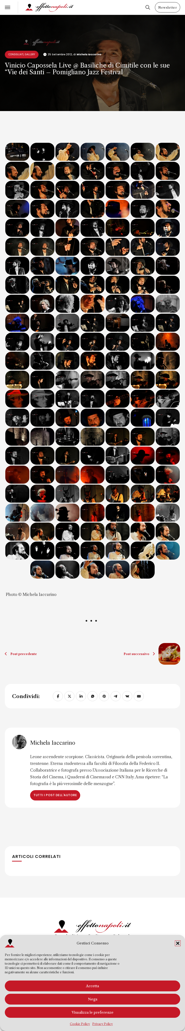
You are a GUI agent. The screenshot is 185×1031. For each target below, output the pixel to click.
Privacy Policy (102, 1024)
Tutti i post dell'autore (55, 795)
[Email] (139, 696)
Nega (92, 999)
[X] (69, 696)
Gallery (30, 54)
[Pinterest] (104, 696)
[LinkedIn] (81, 696)
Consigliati (16, 54)
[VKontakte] (127, 696)
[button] (177, 943)
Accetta (92, 986)
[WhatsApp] (92, 696)
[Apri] (7, 7)
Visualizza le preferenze (92, 1012)
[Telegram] (116, 696)
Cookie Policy (80, 1024)
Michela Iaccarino (52, 743)
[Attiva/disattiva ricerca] (147, 7)
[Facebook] (58, 696)
